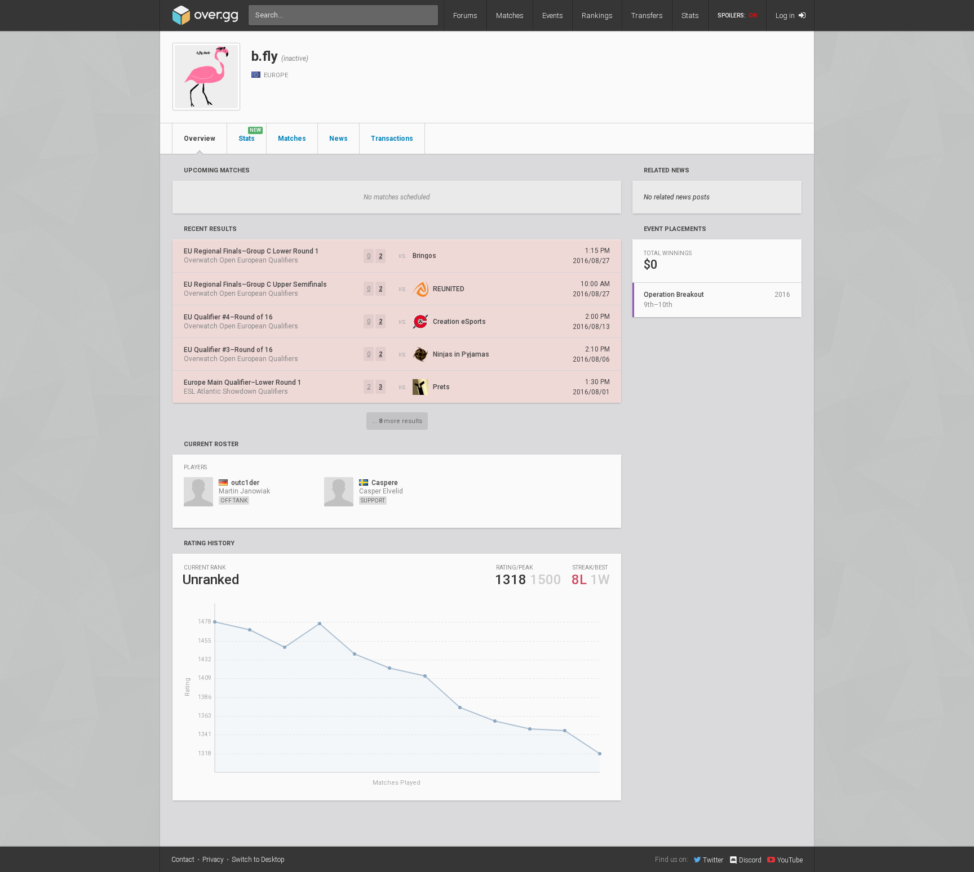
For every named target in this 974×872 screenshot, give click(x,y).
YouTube (790, 860)
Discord (750, 860)
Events (552, 15)
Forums (465, 15)
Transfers (647, 15)
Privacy (213, 859)
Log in (786, 15)
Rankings (597, 15)
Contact (182, 859)
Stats (690, 15)
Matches (510, 15)
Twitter (713, 860)
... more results (397, 421)
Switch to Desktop (258, 859)
